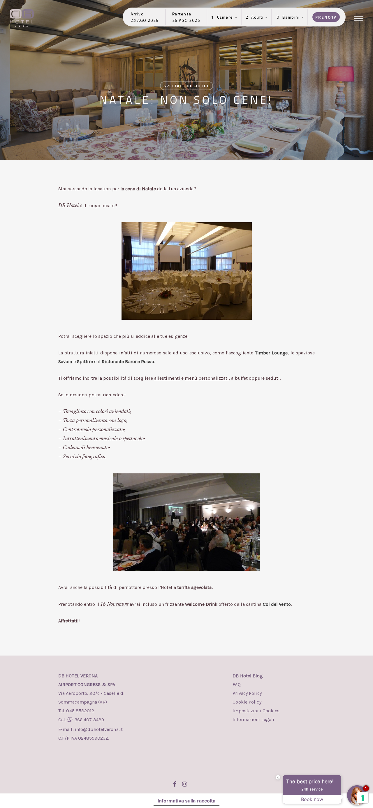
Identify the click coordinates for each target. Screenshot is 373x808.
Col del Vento (277, 604)
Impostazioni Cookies (256, 710)
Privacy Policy (247, 693)
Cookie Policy (247, 702)
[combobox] (222, 17)
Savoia (65, 361)
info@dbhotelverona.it (98, 729)
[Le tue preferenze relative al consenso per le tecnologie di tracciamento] (362, 797)
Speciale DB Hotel (186, 86)
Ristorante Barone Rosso (128, 361)
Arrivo (137, 14)
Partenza (181, 14)
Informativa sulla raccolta (187, 801)
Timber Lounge (271, 353)
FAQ (236, 684)
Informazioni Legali (253, 719)
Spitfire (85, 361)
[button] (359, 18)
